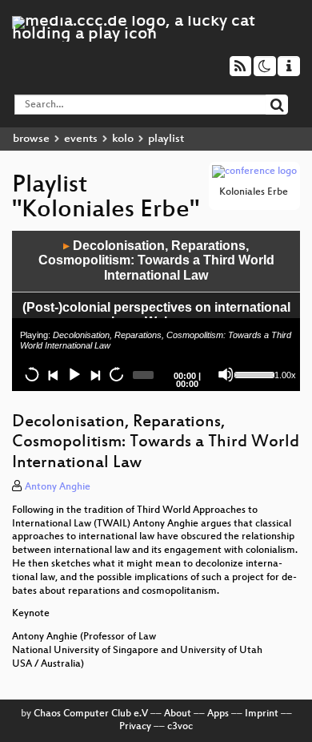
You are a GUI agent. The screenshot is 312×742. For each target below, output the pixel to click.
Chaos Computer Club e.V (91, 714)
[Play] (73, 374)
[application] (156, 311)
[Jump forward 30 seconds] (116, 374)
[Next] (94, 374)
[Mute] (225, 374)
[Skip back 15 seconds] (32, 374)
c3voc (180, 726)
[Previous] (53, 374)
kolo (123, 139)
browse (31, 139)
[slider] (252, 373)
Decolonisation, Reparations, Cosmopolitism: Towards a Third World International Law (156, 260)
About (177, 714)
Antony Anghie (57, 487)
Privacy (135, 726)
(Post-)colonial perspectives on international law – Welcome (156, 314)
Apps (218, 714)
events (81, 139)
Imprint (261, 714)
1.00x (285, 375)
